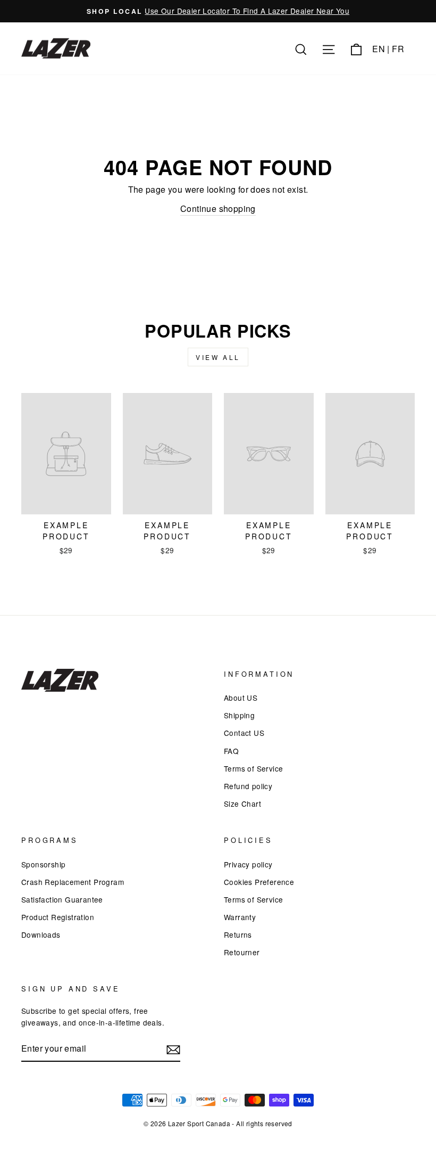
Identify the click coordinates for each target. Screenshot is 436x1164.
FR (398, 49)
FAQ (231, 750)
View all (218, 357)
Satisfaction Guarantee (62, 899)
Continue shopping (218, 208)
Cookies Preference (259, 881)
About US (240, 697)
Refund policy (248, 786)
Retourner (242, 952)
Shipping (239, 715)
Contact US (244, 732)
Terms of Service (253, 768)
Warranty (240, 917)
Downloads (41, 934)
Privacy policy (248, 864)
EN (378, 49)
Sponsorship (43, 864)
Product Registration (57, 917)
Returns (238, 934)
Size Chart (242, 803)
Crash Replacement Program (72, 881)
